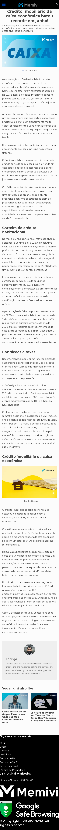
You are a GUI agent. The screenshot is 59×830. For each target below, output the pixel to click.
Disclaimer (5, 754)
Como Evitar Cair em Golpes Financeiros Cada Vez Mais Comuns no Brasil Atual (14, 717)
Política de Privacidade (12, 770)
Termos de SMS (8, 762)
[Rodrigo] (29, 654)
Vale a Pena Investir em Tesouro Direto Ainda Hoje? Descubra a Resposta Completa (44, 716)
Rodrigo (11, 659)
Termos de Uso (8, 758)
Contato (4, 750)
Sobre (3, 746)
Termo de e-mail (9, 766)
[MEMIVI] (28, 5)
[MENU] (3, 4)
